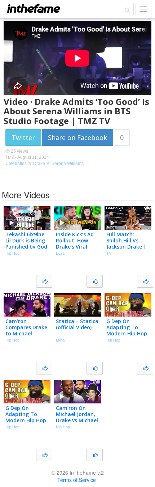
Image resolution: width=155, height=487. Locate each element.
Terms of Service (76, 479)
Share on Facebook (77, 137)
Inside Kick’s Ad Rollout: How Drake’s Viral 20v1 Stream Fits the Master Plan (77, 246)
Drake (39, 163)
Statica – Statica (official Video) (77, 324)
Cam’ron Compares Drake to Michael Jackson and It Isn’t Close (26, 333)
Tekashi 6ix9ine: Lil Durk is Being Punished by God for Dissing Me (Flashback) (26, 246)
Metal (60, 340)
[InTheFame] (33, 8)
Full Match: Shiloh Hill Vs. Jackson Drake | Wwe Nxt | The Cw (126, 246)
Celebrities (16, 163)
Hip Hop (12, 253)
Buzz (60, 253)
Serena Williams (68, 163)
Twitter (23, 137)
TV (108, 253)
